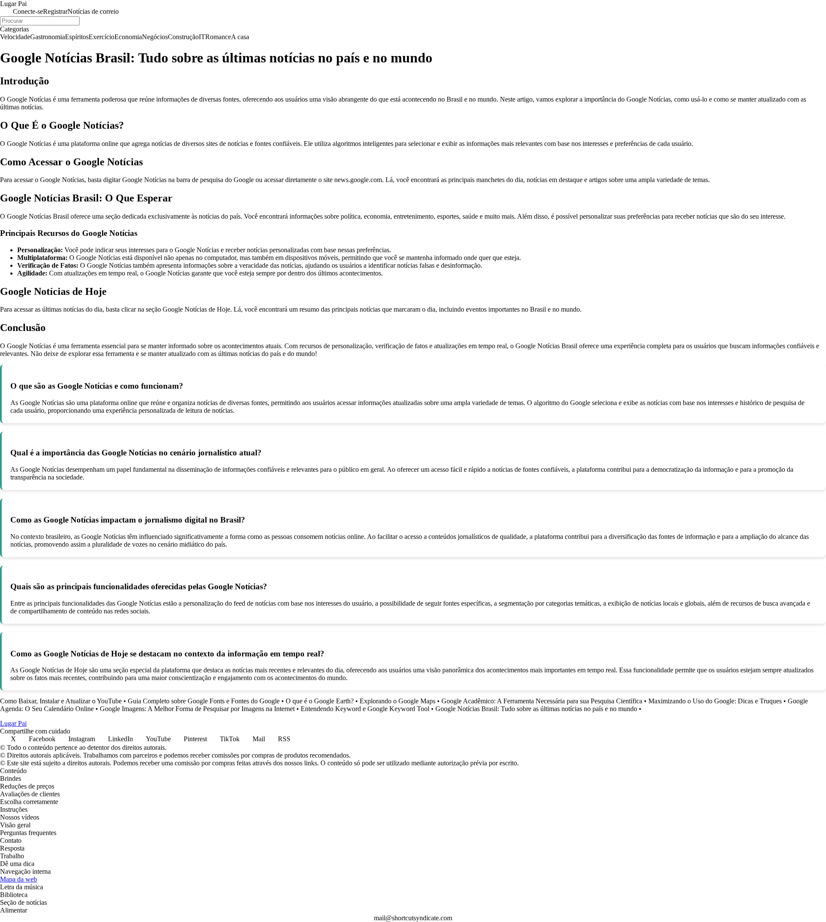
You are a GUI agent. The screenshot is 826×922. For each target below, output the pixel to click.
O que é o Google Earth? (320, 701)
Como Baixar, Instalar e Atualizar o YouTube (61, 701)
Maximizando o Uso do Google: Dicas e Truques (715, 701)
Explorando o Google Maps (397, 701)
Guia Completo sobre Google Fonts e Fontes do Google (204, 701)
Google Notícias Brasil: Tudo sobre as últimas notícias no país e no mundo (536, 708)
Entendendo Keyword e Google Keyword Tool (365, 708)
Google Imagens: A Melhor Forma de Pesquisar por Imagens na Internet (197, 708)
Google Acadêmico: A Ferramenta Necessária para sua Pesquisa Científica (541, 701)
